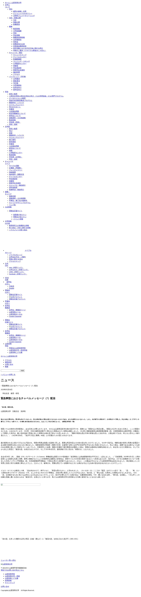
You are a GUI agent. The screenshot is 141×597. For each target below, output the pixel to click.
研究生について (15, 116)
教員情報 (16, 29)
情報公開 (16, 22)
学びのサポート (15, 107)
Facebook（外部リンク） (18, 274)
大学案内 (16, 79)
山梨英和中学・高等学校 (18, 350)
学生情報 (16, 35)
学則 (15, 33)
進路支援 (12, 196)
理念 (10, 9)
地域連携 (12, 172)
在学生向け (17, 87)
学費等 (11, 109)
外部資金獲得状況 (19, 46)
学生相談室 (17, 68)
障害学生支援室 (19, 70)
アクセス (16, 74)
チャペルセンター (19, 57)
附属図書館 (17, 59)
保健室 (15, 66)
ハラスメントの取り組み (18, 230)
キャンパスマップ (19, 55)
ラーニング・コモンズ (21, 61)
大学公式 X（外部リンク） (19, 270)
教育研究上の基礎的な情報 (19, 225)
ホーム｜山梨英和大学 (13, 3)
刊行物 (15, 83)
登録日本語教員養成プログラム (20, 100)
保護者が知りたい (19, 215)
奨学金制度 (13, 187)
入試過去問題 (14, 111)
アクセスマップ (15, 261)
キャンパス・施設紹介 (17, 185)
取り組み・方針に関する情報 (20, 228)
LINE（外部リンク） (16, 272)
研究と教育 (13, 94)
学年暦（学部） (15, 122)
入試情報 (8, 207)
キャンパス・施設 (15, 53)
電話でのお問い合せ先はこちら (12, 570)
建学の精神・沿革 (19, 11)
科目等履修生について (17, 113)
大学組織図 (17, 31)
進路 (10, 150)
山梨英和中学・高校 (12, 576)
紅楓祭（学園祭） (15, 168)
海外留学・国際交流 (16, 174)
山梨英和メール (15, 312)
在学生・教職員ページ (17, 310)
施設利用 (16, 72)
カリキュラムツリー (16, 105)
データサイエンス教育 (17, 98)
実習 (10, 133)
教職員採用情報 (19, 37)
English (11, 288)
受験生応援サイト (15, 211)
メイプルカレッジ (15, 255)
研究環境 (12, 142)
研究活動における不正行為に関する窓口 (28, 48)
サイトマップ (10, 583)
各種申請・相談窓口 (16, 190)
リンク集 (12, 205)
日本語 (11, 286)
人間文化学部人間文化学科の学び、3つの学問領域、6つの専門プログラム (36, 96)
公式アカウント (16, 297)
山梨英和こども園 (15, 352)
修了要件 (12, 140)
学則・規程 (13, 124)
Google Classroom (15, 316)
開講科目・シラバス (16, 103)
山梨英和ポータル (15, 314)
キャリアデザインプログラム (20, 203)
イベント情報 (18, 219)
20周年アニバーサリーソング (24, 16)
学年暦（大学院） (15, 157)
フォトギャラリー (15, 170)
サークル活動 (14, 166)
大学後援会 (17, 39)
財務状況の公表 (19, 44)
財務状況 (16, 24)
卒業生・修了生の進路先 (18, 200)
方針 (15, 20)
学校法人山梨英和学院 (17, 348)
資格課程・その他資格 (17, 118)
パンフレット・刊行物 (17, 76)
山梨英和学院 (10, 574)
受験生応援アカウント (17, 299)
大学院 (7, 126)
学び (10, 131)
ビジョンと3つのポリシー (22, 13)
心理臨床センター (19, 63)
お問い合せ (5, 586)
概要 (10, 26)
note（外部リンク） (16, 267)
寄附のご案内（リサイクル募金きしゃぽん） (29, 50)
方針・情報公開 (15, 18)
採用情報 (8, 580)
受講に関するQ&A (16, 259)
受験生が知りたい (19, 217)
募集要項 (16, 81)
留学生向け (17, 89)
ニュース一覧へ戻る (8, 560)
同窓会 (15, 42)
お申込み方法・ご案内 (17, 257)
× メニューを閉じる (8, 374)
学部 (6, 92)
